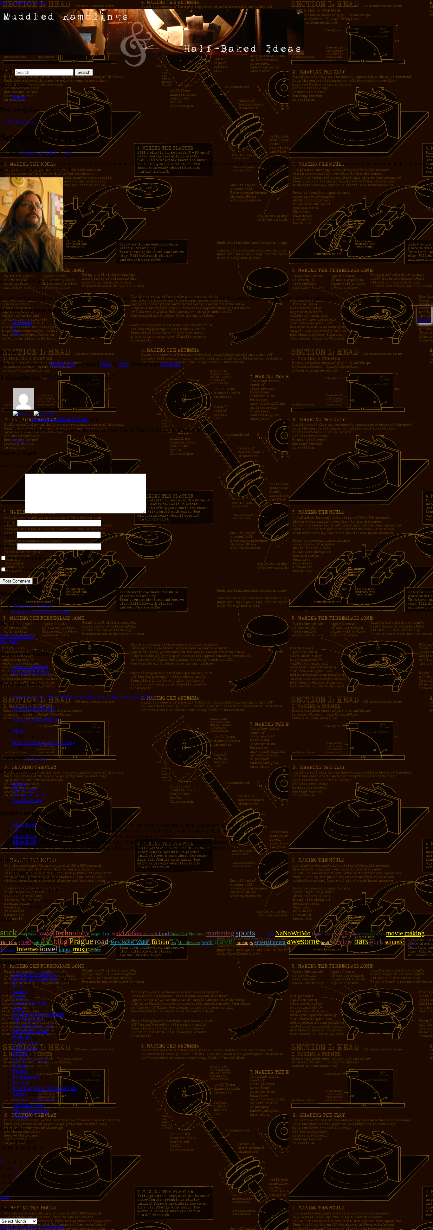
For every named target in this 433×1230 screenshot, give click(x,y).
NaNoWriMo (293, 933)
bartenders (7, 950)
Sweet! (424, 319)
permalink (171, 364)
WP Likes (35, 759)
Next (33, 121)
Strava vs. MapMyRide (36, 719)
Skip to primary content (23, 2)
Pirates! (20, 1054)
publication (43, 942)
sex (173, 942)
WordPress (27, 934)
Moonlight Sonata (30, 1031)
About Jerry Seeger (32, 606)
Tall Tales (9, 642)
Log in (19, 783)
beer (26, 942)
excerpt (150, 933)
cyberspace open (370, 934)
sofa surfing (265, 934)
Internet (27, 949)
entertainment (270, 942)
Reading (21, 1082)
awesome (303, 941)
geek (376, 942)
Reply (21, 440)
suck (8, 932)
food (163, 933)
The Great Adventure (34, 1099)
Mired (19, 731)
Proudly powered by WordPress (32, 1227)
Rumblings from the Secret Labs (45, 1088)
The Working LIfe (31, 1111)
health (326, 942)
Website (8, 546)
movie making (405, 933)
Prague (81, 941)
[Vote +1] (44, 413)
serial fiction (126, 933)
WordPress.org (27, 800)
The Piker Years (28, 1105)
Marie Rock (24, 825)
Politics (20, 1065)
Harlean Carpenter (31, 672)
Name (8, 523)
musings (244, 942)
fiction (160, 942)
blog (61, 941)
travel (224, 941)
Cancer (20, 991)
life (107, 934)
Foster (19, 1008)
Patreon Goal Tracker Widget (42, 611)
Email (8, 534)
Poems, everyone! (30, 1059)
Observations (26, 1042)
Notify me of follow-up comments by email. (51, 558)
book (207, 942)
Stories (19, 1094)
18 (16, 1175)
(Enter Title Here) (30, 666)
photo (106, 364)
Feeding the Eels (29, 1002)
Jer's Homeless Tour (33, 1025)
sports (245, 932)
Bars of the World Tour (36, 980)
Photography (63, 364)
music (81, 949)
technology (72, 933)
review (343, 941)
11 (16, 1168)
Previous (12, 121)
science (394, 942)
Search (7, 72)
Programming (26, 1077)
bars (361, 941)
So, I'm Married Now (34, 708)
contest (45, 933)
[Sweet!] (418, 309)
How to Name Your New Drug (44, 742)
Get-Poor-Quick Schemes (38, 1014)
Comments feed (28, 794)
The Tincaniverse (17, 636)
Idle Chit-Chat (27, 1020)
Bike (17, 985)
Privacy (20, 1071)
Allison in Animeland (34, 974)
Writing (20, 1116)
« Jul (5, 1196)
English (317, 934)
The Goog (10, 942)
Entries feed (24, 789)
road (101, 941)
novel (48, 948)
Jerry (69, 153)
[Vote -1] (22, 413)
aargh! (96, 934)
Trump (95, 949)
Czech (411, 942)
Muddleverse (189, 942)
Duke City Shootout (187, 934)
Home (19, 97)
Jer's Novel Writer (130, 942)
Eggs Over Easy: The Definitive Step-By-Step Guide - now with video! (84, 696)
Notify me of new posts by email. (41, 569)
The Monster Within (340, 934)
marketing (220, 933)
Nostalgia (22, 1037)
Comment (11, 511)
